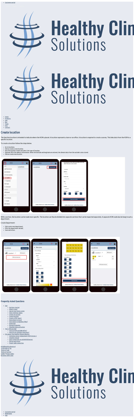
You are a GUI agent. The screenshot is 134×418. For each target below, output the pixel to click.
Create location (14, 316)
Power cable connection (16, 343)
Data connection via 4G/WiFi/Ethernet (21, 340)
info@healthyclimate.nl (8, 347)
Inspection (12, 323)
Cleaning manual (14, 338)
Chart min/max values (16, 313)
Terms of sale (5, 350)
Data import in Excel (15, 320)
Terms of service (6, 352)
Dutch (8, 6)
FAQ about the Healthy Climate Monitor (17, 334)
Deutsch (21, 6)
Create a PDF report (15, 318)
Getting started (14, 307)
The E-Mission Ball (10, 329)
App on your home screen (16, 311)
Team (6, 124)
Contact (7, 127)
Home (7, 117)
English (14, 6)
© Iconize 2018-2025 (7, 355)
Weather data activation (17, 327)
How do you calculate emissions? (19, 332)
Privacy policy (10, 354)
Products (8, 119)
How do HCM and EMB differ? (18, 331)
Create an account (14, 315)
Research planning (14, 325)
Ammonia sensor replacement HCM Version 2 (23, 336)
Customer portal (10, 2)
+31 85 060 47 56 (6, 348)
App (6, 120)
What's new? (13, 309)
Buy (6, 122)
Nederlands (8, 414)
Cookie (3, 354)
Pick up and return (14, 341)
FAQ (6, 126)
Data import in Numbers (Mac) (18, 322)
